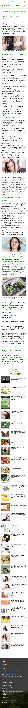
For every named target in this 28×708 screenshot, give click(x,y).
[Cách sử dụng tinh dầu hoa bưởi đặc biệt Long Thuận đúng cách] (5, 402)
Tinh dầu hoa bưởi (15, 346)
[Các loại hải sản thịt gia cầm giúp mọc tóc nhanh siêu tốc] (5, 461)
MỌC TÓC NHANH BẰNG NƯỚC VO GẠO (17, 556)
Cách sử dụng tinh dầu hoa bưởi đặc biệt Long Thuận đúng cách (18, 398)
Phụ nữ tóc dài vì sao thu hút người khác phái (18, 626)
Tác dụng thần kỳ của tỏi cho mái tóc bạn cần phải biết (18, 486)
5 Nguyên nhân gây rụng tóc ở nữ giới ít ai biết (18, 412)
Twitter (18, 16)
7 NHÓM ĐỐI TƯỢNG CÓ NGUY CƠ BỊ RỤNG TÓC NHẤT (19, 617)
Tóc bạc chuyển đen (6, 685)
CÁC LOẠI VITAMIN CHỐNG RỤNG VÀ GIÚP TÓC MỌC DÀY (18, 504)
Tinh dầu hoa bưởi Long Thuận (11, 261)
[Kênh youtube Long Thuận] (5, 664)
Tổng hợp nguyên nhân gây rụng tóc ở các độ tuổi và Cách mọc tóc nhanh (19, 378)
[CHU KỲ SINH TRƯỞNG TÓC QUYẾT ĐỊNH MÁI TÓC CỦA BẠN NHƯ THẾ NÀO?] (5, 602)
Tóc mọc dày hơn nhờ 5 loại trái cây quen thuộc (18, 467)
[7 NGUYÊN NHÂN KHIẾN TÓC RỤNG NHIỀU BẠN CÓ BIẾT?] (5, 579)
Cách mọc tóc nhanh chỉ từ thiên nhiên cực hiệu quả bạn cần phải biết (18, 432)
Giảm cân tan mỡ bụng (7, 687)
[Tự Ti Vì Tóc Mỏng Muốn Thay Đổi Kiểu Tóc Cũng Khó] (5, 646)
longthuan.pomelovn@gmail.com (12, 674)
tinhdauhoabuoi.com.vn (17, 345)
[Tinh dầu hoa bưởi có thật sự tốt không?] (5, 451)
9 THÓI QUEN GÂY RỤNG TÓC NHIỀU (18, 585)
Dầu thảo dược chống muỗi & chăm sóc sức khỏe (12, 691)
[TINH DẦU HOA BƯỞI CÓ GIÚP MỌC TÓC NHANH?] (5, 569)
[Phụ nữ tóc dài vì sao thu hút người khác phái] (5, 628)
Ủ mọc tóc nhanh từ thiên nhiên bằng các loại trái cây (18, 514)
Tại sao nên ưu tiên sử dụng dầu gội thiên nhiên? (18, 524)
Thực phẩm (4, 693)
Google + (12, 16)
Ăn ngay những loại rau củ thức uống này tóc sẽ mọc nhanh (17, 441)
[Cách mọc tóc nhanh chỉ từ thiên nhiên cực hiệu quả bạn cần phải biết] (5, 434)
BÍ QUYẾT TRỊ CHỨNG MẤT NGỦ (18, 545)
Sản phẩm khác (5, 694)
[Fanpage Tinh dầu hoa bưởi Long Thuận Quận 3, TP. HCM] (3, 664)
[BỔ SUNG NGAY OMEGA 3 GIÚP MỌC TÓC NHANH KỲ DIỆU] (5, 497)
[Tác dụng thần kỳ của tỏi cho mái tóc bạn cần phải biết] (5, 488)
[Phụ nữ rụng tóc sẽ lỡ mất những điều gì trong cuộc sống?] (5, 637)
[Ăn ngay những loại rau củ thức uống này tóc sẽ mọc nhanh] (5, 442)
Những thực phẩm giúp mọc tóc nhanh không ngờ (18, 386)
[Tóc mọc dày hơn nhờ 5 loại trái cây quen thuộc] (5, 469)
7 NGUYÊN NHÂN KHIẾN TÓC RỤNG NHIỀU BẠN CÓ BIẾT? (18, 577)
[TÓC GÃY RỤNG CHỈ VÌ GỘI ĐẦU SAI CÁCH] (5, 538)
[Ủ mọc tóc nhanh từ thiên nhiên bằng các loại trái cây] (5, 517)
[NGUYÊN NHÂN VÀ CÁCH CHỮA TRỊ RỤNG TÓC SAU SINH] (5, 595)
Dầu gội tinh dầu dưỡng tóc (7, 684)
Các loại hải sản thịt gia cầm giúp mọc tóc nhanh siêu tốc (18, 458)
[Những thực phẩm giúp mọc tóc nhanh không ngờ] (5, 389)
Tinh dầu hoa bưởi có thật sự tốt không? (18, 448)
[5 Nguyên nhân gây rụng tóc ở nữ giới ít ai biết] (5, 415)
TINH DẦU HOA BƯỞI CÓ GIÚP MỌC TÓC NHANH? (19, 566)
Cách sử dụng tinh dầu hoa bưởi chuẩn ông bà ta (18, 422)
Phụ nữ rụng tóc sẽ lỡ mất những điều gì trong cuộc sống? (17, 635)
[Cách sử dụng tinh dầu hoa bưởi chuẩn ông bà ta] (5, 425)
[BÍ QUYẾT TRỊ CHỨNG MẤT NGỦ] (5, 548)
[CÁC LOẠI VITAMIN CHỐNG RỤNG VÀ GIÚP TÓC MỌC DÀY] (5, 507)
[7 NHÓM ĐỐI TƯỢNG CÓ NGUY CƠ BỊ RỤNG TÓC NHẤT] (5, 619)
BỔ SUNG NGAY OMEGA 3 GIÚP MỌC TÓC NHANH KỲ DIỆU (18, 496)
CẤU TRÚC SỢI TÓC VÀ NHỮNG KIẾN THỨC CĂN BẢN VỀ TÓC (18, 609)
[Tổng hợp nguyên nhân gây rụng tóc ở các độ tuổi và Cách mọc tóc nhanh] (5, 379)
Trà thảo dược (5, 688)
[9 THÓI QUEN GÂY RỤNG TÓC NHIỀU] (5, 587)
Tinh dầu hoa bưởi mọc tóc (8, 682)
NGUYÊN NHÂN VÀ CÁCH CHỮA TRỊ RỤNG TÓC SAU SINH (18, 594)
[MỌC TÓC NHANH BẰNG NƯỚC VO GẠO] (5, 559)
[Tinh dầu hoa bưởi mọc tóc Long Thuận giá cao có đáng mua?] (5, 478)
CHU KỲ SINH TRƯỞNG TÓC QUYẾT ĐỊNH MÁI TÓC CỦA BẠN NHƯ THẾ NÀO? (18, 602)
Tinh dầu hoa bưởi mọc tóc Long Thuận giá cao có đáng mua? (18, 476)
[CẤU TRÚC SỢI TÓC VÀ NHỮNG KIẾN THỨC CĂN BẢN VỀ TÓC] (5, 610)
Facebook (5, 16)
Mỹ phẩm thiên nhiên (6, 690)
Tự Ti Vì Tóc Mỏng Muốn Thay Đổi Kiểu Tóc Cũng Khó (19, 644)
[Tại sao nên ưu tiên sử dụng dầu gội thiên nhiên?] (5, 527)
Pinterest (5, 18)
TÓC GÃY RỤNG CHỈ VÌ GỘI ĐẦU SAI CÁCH (18, 535)
